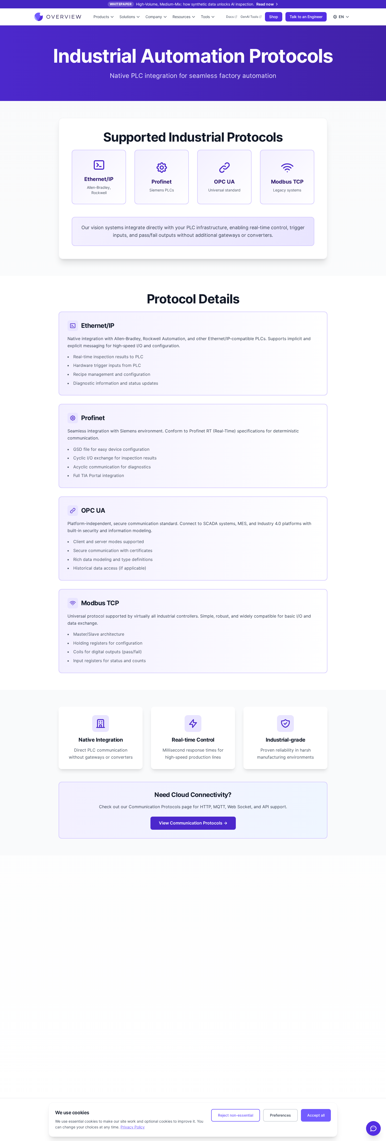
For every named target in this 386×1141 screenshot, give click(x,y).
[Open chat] (373, 1128)
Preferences (280, 1115)
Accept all (316, 1115)
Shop (273, 16)
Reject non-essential (235, 1115)
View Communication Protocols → (193, 823)
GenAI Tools (249, 17)
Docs (230, 17)
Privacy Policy (133, 1127)
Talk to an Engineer (306, 16)
